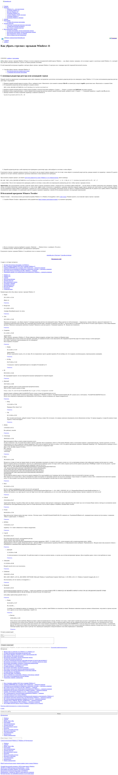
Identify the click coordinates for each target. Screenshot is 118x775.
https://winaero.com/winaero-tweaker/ (48, 199)
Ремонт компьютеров (9, 735)
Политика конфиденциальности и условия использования (15, 706)
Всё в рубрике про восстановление (16, 35)
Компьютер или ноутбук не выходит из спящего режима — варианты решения (25, 690)
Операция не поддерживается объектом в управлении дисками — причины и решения (28, 269)
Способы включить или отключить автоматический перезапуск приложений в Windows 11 (29, 696)
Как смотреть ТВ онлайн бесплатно (13, 656)
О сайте (2, 708)
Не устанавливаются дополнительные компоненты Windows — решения (24, 693)
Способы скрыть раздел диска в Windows (15, 694)
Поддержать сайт (56, 259)
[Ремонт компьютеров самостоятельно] (10, 2)
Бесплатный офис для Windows (12, 673)
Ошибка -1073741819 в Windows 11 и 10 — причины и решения (21, 691)
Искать (59, 713)
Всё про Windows (8, 286)
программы (16, 58)
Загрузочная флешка (9, 279)
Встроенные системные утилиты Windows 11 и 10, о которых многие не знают (25, 661)
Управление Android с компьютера (13, 677)
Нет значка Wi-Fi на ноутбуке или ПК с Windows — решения (20, 270)
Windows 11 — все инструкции (15, 9)
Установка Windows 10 (13, 13)
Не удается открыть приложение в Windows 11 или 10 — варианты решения (25, 699)
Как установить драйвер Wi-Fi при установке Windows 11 (19, 266)
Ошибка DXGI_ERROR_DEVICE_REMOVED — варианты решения (23, 700)
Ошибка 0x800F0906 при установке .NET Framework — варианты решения (24, 267)
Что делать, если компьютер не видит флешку (16, 676)
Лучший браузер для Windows (12, 672)
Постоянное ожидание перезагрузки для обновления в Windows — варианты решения (27, 697)
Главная (6, 6)
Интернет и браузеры (9, 731)
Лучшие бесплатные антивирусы (13, 659)
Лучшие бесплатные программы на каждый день (17, 653)
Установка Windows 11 (13, 10)
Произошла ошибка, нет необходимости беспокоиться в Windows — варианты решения (28, 272)
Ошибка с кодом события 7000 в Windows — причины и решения (22, 702)
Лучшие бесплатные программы (16, 22)
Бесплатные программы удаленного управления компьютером (21, 663)
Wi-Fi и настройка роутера (11, 729)
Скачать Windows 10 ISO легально (16, 14)
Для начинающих (8, 732)
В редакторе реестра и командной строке (18, 71)
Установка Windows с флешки (15, 17)
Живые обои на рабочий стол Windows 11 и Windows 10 (19, 651)
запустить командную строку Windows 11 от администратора (41, 177)
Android (6, 19)
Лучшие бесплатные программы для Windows (16, 265)
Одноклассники (8, 289)
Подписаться (4, 715)
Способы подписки (66, 255)
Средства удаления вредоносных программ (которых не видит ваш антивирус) (25, 660)
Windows (6, 7)
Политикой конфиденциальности (59, 647)
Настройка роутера (9, 285)
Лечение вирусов (8, 23)
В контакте (7, 287)
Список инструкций (6, 740)
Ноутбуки (6, 728)
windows (9, 58)
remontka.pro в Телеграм (53, 255)
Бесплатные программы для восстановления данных (21, 32)
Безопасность (7, 734)
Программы (7, 20)
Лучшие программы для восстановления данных (20, 30)
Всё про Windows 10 (12, 12)
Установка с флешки (9, 283)
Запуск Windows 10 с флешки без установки (16, 664)
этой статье (63, 196)
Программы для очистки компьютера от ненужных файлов (20, 670)
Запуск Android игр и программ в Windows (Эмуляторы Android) (21, 674)
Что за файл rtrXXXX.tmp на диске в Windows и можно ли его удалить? (23, 703)
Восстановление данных (10, 29)
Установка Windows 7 (13, 16)
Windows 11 (7, 274)
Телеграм (114, 38)
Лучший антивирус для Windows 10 (13, 666)
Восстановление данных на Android (17, 33)
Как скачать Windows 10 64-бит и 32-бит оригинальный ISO (20, 654)
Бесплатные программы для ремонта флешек (16, 667)
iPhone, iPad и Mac (9, 721)
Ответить (6, 303)
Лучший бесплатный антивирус (16, 26)
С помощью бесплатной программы (17, 72)
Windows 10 (7, 276)
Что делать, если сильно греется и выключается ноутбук (19, 669)
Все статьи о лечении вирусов (15, 27)
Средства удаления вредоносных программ (19, 25)
